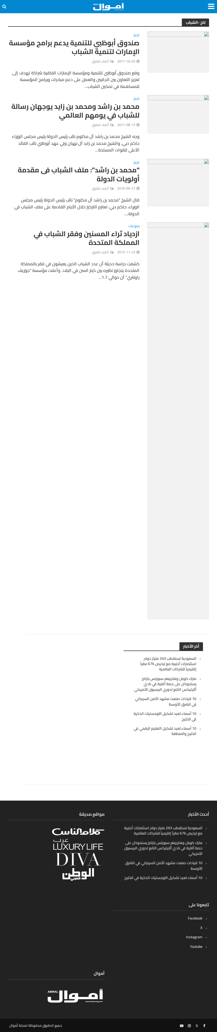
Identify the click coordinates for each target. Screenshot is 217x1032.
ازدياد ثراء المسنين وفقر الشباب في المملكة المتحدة (86, 238)
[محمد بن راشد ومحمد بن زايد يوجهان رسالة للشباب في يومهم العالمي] (178, 114)
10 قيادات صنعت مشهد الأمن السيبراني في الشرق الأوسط (165, 701)
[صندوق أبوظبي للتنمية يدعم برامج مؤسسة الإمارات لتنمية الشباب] (178, 52)
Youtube (196, 946)
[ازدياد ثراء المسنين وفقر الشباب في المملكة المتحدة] (178, 420)
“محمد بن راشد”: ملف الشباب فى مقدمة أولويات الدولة (78, 174)
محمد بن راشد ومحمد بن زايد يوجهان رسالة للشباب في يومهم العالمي (75, 111)
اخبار (136, 35)
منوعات (133, 226)
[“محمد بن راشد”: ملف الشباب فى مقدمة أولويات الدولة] (178, 182)
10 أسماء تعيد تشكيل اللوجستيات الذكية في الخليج (165, 716)
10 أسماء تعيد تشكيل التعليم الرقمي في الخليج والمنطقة (165, 731)
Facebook (195, 918)
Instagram (194, 937)
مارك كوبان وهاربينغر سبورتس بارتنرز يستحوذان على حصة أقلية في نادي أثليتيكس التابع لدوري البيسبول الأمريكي (165, 684)
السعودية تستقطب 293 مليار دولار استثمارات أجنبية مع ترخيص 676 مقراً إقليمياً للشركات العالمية (168, 664)
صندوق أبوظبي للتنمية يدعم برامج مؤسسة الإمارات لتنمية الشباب (74, 47)
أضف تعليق (100, 61)
